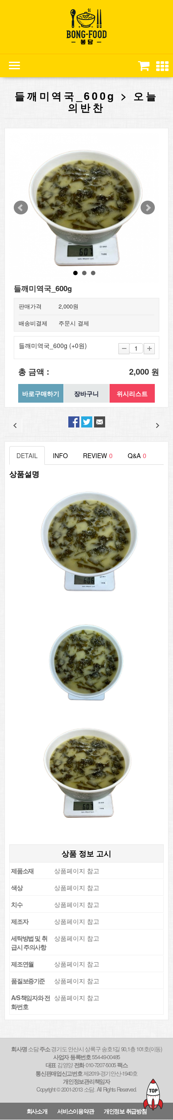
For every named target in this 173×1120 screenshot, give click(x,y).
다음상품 (157, 425)
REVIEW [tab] (98, 455)
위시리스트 (132, 393)
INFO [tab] (60, 455)
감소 (124, 348)
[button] (162, 66)
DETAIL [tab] (27, 455)
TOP (153, 1094)
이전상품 (15, 425)
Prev (21, 208)
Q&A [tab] (137, 455)
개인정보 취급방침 (125, 1111)
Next (148, 208)
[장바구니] (142, 66)
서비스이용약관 (75, 1111)
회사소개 (37, 1111)
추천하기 (99, 421)
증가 (149, 348)
